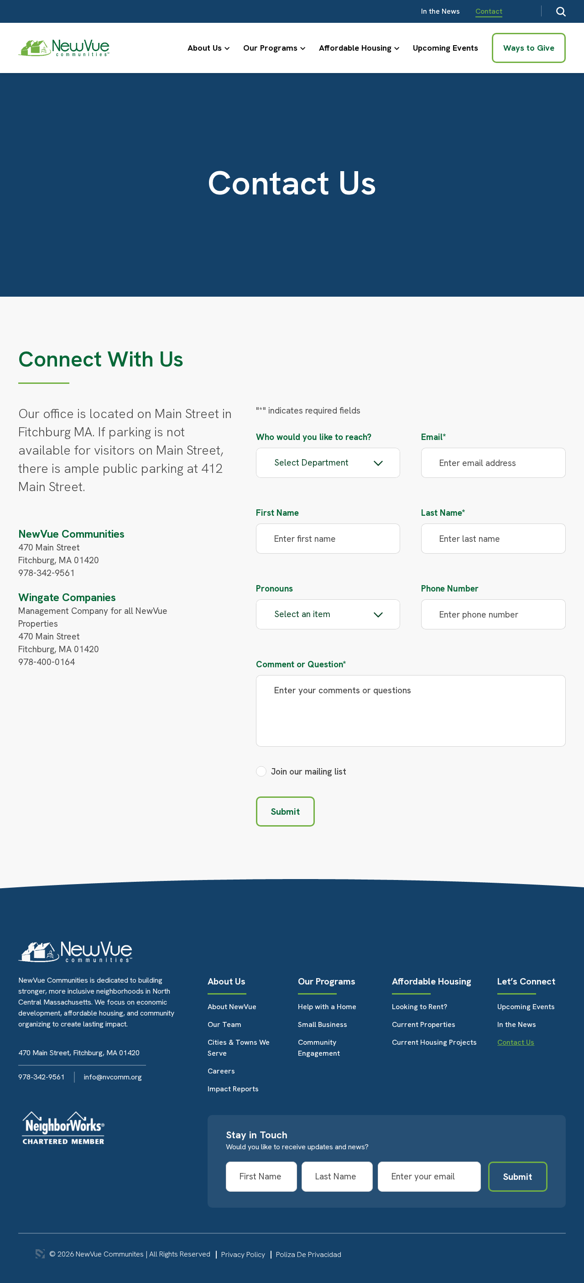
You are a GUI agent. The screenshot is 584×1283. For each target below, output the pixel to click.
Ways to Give (528, 47)
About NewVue (232, 1006)
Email (433, 437)
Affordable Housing (355, 47)
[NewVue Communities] (64, 48)
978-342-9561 (41, 1077)
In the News (440, 11)
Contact (488, 11)
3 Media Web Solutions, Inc (40, 1253)
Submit (285, 811)
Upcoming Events (445, 47)
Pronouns (274, 588)
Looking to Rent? (419, 1006)
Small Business (322, 1024)
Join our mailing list (308, 771)
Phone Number (450, 588)
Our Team (224, 1024)
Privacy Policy (243, 1254)
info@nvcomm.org (113, 1077)
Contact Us (515, 1042)
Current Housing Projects (434, 1042)
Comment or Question (301, 664)
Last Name (443, 512)
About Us (205, 47)
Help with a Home (327, 1006)
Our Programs (270, 47)
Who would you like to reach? (313, 437)
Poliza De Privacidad (308, 1254)
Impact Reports (233, 1089)
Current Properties (423, 1024)
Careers (221, 1071)
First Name (277, 512)
